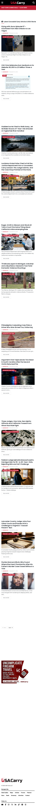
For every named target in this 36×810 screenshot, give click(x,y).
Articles (17, 792)
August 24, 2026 (14, 172)
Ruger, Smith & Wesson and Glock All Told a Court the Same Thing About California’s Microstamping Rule (16, 227)
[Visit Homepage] (17, 3)
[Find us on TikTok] (19, 805)
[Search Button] (34, 2)
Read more (7, 60)
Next (10, 628)
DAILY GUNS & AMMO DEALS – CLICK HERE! (14, 8)
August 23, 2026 (14, 270)
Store (2, 795)
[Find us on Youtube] (2, 805)
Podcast (29, 792)
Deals (7, 795)
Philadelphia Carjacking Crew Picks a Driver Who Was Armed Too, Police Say (17, 326)
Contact (27, 795)
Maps (11, 792)
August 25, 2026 (14, 33)
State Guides (4, 792)
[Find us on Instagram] (8, 805)
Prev (4, 628)
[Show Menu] (2, 2)
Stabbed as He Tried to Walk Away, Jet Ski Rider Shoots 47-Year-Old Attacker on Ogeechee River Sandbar (17, 128)
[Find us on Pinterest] (22, 805)
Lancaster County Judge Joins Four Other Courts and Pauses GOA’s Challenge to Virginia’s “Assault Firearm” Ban (16, 524)
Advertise (20, 795)
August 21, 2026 (14, 571)
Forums (23, 792)
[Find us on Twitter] (12, 805)
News (4, 75)
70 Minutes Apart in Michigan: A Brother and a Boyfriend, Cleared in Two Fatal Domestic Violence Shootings (17, 266)
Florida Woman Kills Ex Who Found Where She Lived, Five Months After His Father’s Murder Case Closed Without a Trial (17, 565)
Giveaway (13, 795)
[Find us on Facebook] (5, 805)
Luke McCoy (5, 33)
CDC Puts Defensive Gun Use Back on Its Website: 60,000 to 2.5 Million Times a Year (17, 67)
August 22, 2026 (14, 428)
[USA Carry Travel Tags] (15, 672)
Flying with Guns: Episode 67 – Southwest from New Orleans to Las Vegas (15, 28)
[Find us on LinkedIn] (15, 805)
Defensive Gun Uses (8, 137)
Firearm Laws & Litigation (10, 176)
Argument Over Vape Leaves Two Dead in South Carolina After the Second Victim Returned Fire (17, 362)
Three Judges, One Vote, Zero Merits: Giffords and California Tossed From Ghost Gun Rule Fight (16, 423)
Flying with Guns (8, 37)
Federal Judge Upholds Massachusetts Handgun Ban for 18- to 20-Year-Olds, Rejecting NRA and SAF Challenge (17, 462)
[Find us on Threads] (25, 805)
